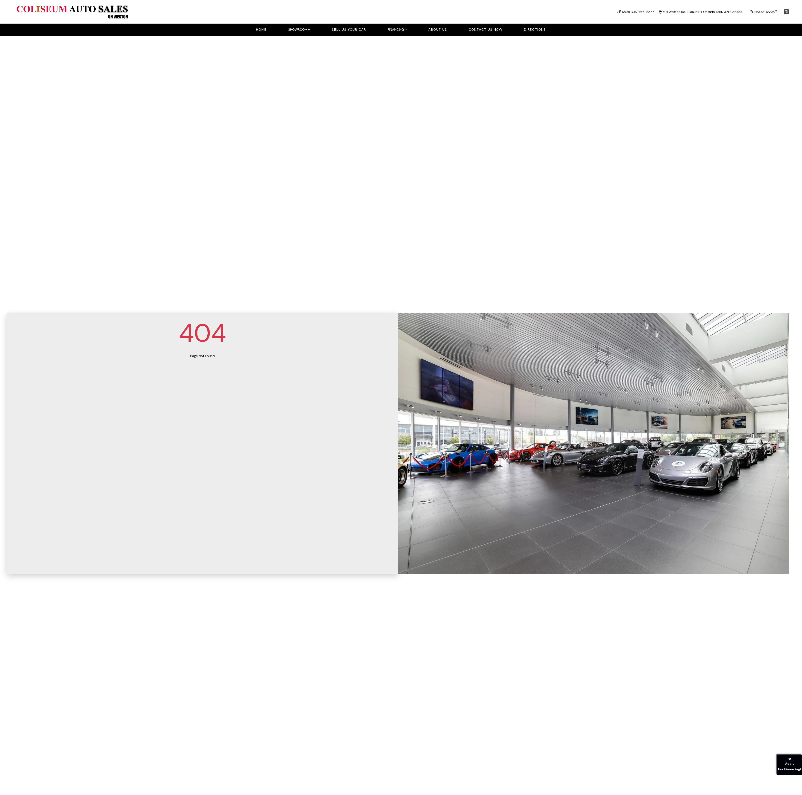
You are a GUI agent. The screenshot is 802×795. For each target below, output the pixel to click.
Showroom (297, 29)
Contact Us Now (486, 29)
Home (261, 29)
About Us (437, 29)
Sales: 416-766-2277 (638, 12)
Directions (535, 29)
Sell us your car (349, 29)
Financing (396, 29)
